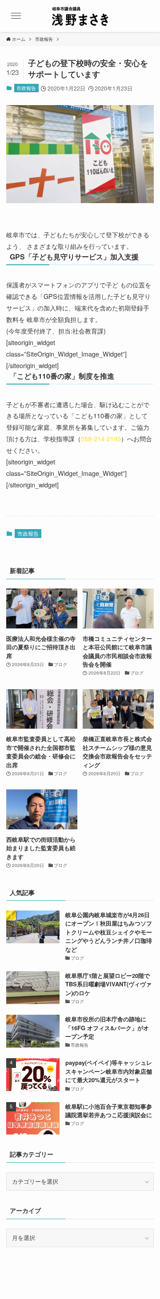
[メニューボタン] (16, 16)
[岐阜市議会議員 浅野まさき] (80, 16)
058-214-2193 (101, 438)
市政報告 (26, 87)
